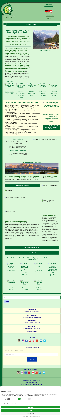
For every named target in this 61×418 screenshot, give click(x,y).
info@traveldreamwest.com (33, 384)
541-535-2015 (33, 382)
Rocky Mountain (32, 316)
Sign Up (32, 359)
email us (49, 18)
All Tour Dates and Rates (31, 247)
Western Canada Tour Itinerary (32, 162)
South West (31, 327)
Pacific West (32, 321)
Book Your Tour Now (32, 253)
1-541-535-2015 (50, 16)
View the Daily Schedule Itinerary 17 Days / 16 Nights (51, 127)
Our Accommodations (22, 185)
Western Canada (32, 331)
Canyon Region (31, 310)
